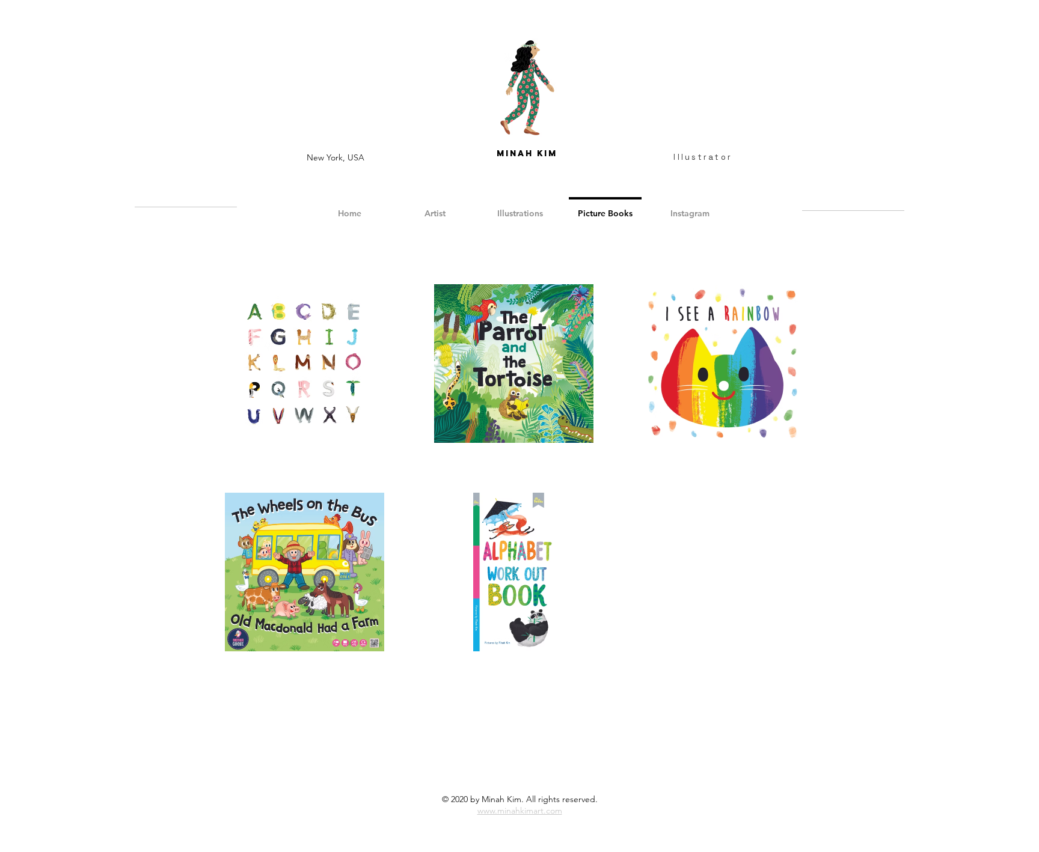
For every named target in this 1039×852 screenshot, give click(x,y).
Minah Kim (527, 153)
